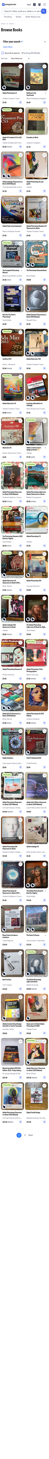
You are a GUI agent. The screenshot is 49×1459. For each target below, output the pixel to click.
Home (3, 24)
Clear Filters (7, 47)
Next (31, 1135)
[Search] (43, 11)
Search (11, 24)
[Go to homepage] (9, 4)
